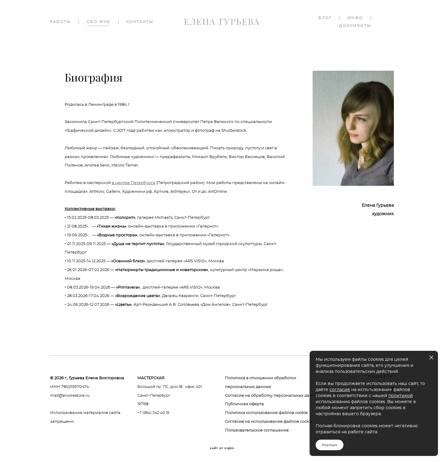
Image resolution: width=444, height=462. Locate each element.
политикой (400, 396)
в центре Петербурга (133, 183)
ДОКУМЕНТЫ (355, 25)
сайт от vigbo (222, 448)
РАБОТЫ (60, 22)
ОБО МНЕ (99, 22)
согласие (340, 390)
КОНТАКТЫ (139, 22)
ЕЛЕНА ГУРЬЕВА (222, 22)
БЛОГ (325, 18)
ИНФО (355, 18)
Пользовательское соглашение (257, 430)
